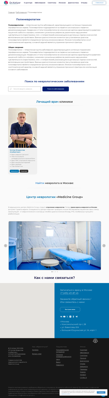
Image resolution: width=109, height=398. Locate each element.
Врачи (58, 362)
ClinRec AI (83, 377)
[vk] (61, 316)
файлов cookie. (66, 393)
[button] (99, 2)
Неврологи (60, 365)
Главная (11, 12)
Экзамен (83, 372)
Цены (58, 359)
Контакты (35, 350)
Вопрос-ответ (36, 354)
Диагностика (73, 3)
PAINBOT (83, 375)
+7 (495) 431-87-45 (69, 293)
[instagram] (70, 316)
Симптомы (52, 3)
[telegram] (76, 316)
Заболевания (40, 3)
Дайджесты (84, 366)
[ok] (73, 316)
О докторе (28, 3)
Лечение (62, 3)
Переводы (83, 369)
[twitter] (67, 316)
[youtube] (64, 316)
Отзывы (84, 3)
